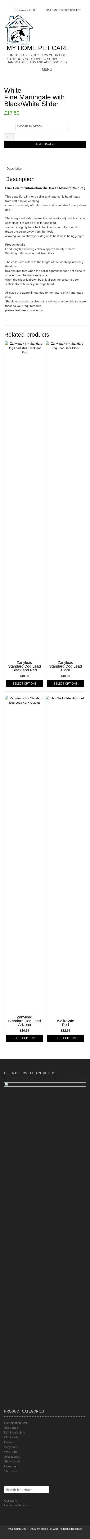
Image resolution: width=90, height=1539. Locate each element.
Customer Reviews (16, 1505)
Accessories (12, 1456)
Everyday (10, 1466)
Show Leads (12, 1461)
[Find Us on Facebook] (41, 3)
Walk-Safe (11, 1451)
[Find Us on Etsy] (48, 3)
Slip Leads (11, 1427)
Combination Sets (16, 1422)
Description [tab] (14, 168)
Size (7, 125)
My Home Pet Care (38, 48)
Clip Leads (11, 1437)
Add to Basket (45, 144)
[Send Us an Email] (34, 3)
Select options (24, 683)
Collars (8, 1442)
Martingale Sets (14, 1432)
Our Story (10, 1500)
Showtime (10, 1471)
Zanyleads (11, 1447)
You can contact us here (63, 10)
